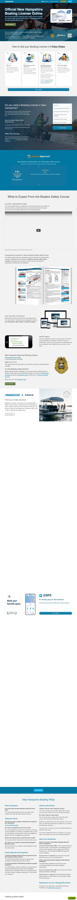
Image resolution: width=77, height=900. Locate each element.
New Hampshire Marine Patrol (13, 357)
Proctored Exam (12, 139)
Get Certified (63, 1)
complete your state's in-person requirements (47, 81)
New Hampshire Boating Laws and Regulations (60, 115)
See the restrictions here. (11, 825)
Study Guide (45, 1)
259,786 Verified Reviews (17, 176)
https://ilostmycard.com (54, 888)
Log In (70, 1)
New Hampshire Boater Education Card (61, 111)
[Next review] (38, 184)
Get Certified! (38, 790)
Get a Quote (9, 414)
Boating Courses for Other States (60, 122)
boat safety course (23, 375)
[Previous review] (38, 166)
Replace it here (22, 379)
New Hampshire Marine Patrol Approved (61, 108)
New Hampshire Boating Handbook (60, 119)
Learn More (55, 613)
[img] (17, 174)
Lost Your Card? (55, 1)
